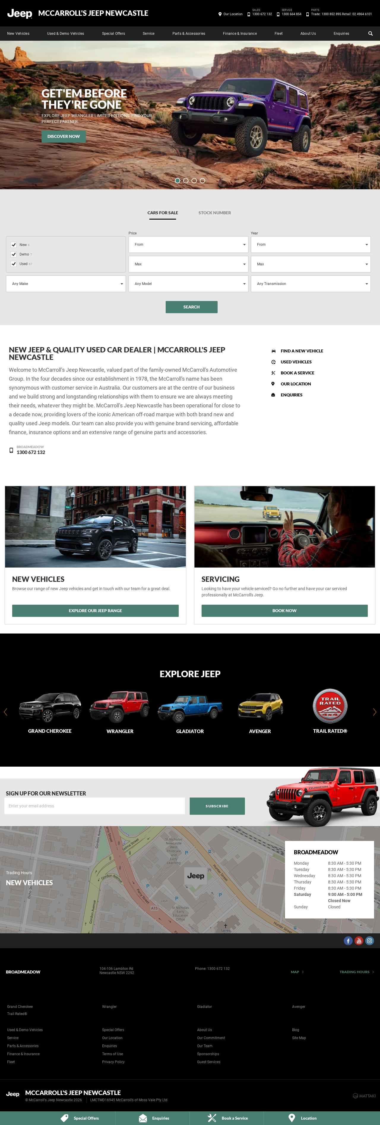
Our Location (233, 14)
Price (133, 233)
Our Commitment (211, 1038)
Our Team (205, 1046)
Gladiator (204, 1007)
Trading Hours (355, 972)
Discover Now (64, 136)
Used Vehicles (296, 361)
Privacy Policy (113, 1062)
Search (370, 33)
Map (295, 972)
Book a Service (297, 372)
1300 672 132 (262, 13)
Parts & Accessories (188, 33)
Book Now (285, 610)
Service (149, 33)
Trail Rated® (17, 1014)
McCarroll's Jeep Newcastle (93, 13)
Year (254, 233)
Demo (26, 254)
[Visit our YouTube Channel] (358, 940)
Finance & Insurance (240, 33)
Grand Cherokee (20, 1007)
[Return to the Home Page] (14, 1095)
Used (26, 264)
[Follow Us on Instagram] (369, 940)
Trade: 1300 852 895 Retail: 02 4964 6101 (341, 13)
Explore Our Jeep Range (95, 610)
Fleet (279, 33)
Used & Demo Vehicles (65, 33)
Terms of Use (112, 1054)
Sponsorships (208, 1054)
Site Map (299, 1038)
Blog (295, 1030)
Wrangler (109, 1007)
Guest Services (208, 1062)
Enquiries (341, 33)
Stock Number (215, 212)
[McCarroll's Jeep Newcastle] (20, 13)
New (25, 245)
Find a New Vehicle (302, 350)
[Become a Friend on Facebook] (348, 940)
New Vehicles (18, 33)
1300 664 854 (291, 13)
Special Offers (113, 33)
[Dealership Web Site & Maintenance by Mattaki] (364, 1096)
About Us (308, 33)
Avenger (298, 1007)
